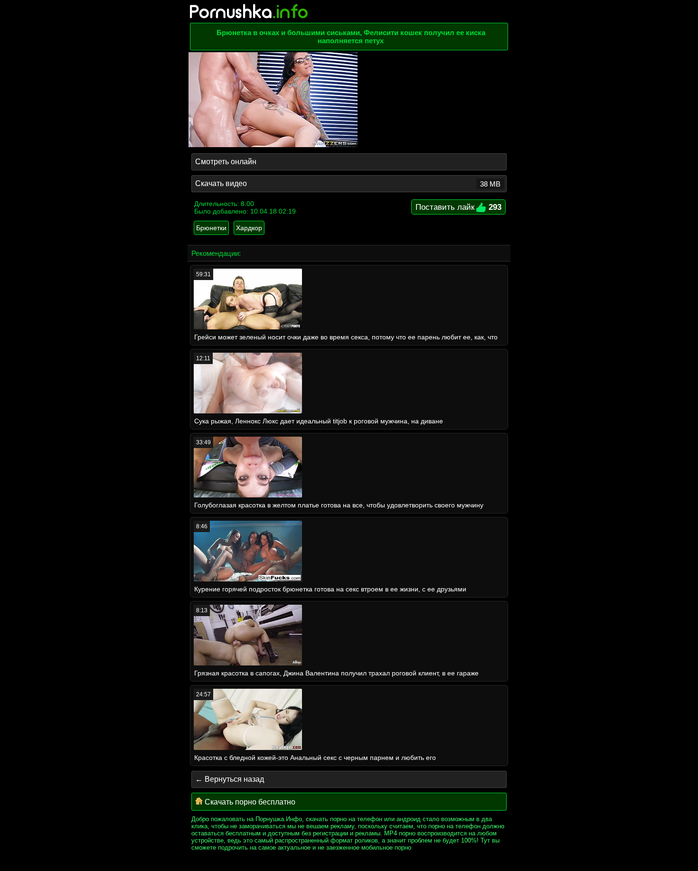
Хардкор (249, 228)
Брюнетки (211, 228)
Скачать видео (347, 183)
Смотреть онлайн (225, 162)
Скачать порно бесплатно (249, 802)
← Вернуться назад (229, 779)
